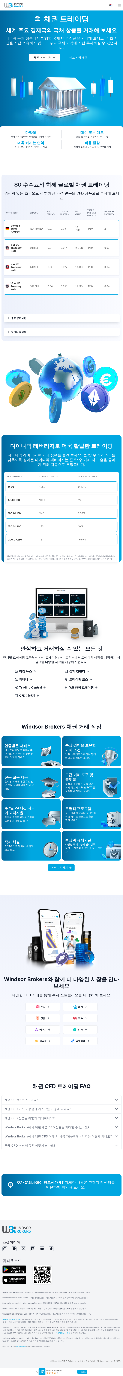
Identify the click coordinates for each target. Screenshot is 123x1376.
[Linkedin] (32, 1248)
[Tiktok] (51, 1248)
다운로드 (82, 1372)
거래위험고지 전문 (63, 1333)
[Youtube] (42, 1248)
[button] (119, 5)
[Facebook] (14, 1248)
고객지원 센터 (99, 1182)
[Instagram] (4, 1248)
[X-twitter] (23, 1248)
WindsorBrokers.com (11, 1319)
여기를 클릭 (21, 1346)
